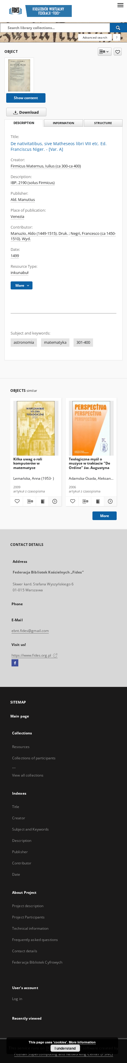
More (104, 515)
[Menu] (120, 4)
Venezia (17, 216)
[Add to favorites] (118, 52)
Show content (26, 97)
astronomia (24, 342)
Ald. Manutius (23, 199)
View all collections (27, 775)
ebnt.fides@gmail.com (30, 630)
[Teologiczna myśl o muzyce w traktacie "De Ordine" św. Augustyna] (91, 428)
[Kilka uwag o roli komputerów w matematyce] (36, 428)
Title (15, 806)
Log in (17, 998)
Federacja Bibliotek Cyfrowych (37, 962)
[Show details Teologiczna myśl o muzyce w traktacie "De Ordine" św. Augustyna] (109, 501)
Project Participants (28, 917)
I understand (65, 1048)
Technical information (30, 928)
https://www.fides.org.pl (32, 655)
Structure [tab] (103, 123)
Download (28, 112)
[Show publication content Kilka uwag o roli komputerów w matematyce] (42, 501)
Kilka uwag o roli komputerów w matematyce (27, 463)
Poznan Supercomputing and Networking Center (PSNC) (63, 1053)
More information (82, 1042)
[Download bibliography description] (29, 501)
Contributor (21, 863)
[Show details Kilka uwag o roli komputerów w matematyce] (54, 501)
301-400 (83, 342)
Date (16, 874)
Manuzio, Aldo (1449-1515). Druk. (39, 233)
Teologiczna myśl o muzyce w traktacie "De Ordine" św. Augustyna (89, 463)
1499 (15, 255)
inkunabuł (19, 272)
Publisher (20, 851)
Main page (19, 716)
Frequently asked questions (35, 939)
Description (21, 840)
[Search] (118, 27)
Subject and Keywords (30, 829)
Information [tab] (63, 123)
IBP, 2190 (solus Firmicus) (33, 182)
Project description (27, 905)
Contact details (24, 950)
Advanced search (95, 37)
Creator (18, 817)
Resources (21, 746)
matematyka (55, 342)
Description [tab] (24, 123)
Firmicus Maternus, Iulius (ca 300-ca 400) (46, 166)
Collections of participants (34, 758)
